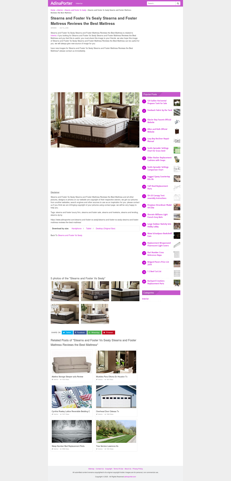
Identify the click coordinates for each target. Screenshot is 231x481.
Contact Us (100, 469)
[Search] (177, 3)
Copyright (108, 469)
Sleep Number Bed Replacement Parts (68, 446)
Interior (79, 3)
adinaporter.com (130, 476)
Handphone (77, 228)
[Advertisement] (95, 72)
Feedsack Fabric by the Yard (159, 110)
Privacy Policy (138, 469)
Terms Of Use (118, 469)
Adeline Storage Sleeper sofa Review (67, 376)
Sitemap (91, 469)
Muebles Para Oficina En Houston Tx (111, 376)
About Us (128, 469)
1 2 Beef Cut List (154, 271)
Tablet (88, 228)
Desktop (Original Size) (105, 228)
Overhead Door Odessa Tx (107, 411)
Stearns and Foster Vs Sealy (70, 235)
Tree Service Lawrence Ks (107, 446)
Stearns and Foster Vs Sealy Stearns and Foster (68, 299)
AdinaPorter (61, 3)
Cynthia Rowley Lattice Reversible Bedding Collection (74, 411)
